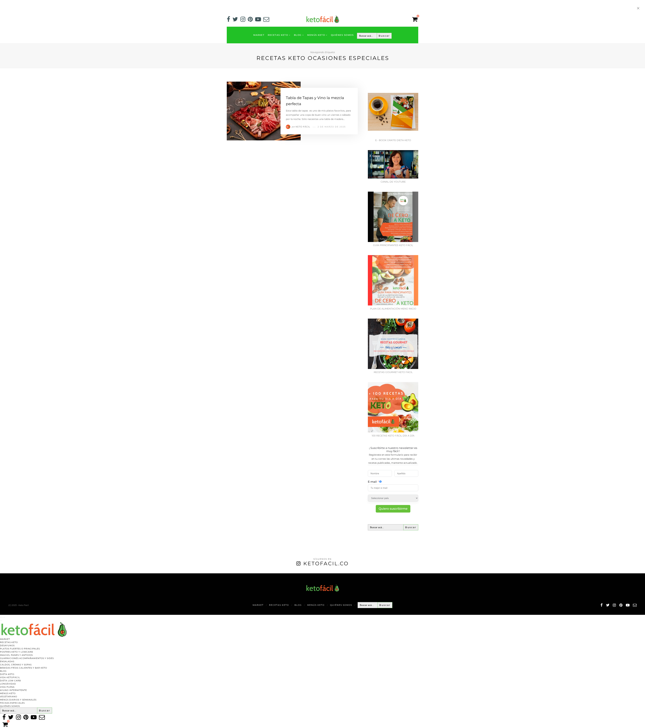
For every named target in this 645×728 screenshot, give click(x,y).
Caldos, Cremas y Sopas (16, 664)
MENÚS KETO (316, 35)
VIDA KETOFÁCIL (10, 677)
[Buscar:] (374, 36)
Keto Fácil (303, 126)
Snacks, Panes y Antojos (16, 655)
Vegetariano (8, 696)
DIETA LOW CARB (10, 680)
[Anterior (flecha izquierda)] (0, 620)
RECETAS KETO (278, 35)
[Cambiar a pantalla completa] (1, 617)
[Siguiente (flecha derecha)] (1, 620)
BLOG (298, 35)
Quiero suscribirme (393, 509)
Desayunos (7, 645)
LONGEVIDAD (8, 683)
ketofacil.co (326, 563)
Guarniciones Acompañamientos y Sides (27, 658)
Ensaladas (7, 661)
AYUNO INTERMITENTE (13, 690)
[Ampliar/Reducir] (0, 617)
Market (258, 35)
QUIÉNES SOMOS (342, 35)
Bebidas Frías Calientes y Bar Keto (23, 668)
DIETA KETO (7, 674)
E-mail (372, 481)
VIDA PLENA (7, 687)
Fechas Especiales (12, 703)
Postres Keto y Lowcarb (16, 652)
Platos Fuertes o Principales (20, 648)
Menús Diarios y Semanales (18, 699)
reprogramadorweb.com (2, 573)
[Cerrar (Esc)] (4, 617)
